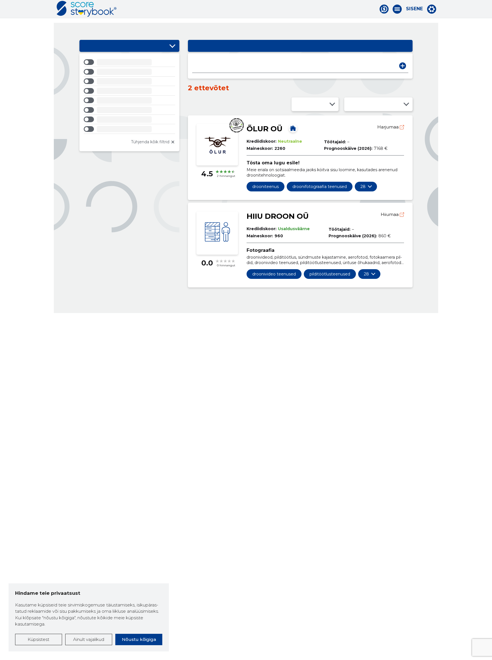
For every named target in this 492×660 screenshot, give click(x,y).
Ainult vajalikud (88, 639)
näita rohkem (363, 186)
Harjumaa (388, 127)
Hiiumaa (390, 214)
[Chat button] (384, 9)
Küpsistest (38, 639)
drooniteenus (265, 186)
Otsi (402, 66)
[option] (129, 63)
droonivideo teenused (274, 274)
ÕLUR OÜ (264, 128)
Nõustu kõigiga (139, 639)
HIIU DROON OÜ (278, 216)
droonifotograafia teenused (319, 186)
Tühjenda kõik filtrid (150, 141)
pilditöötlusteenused (329, 274)
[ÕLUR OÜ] (293, 128)
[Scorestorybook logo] (86, 9)
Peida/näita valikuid (172, 45)
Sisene (414, 8)
